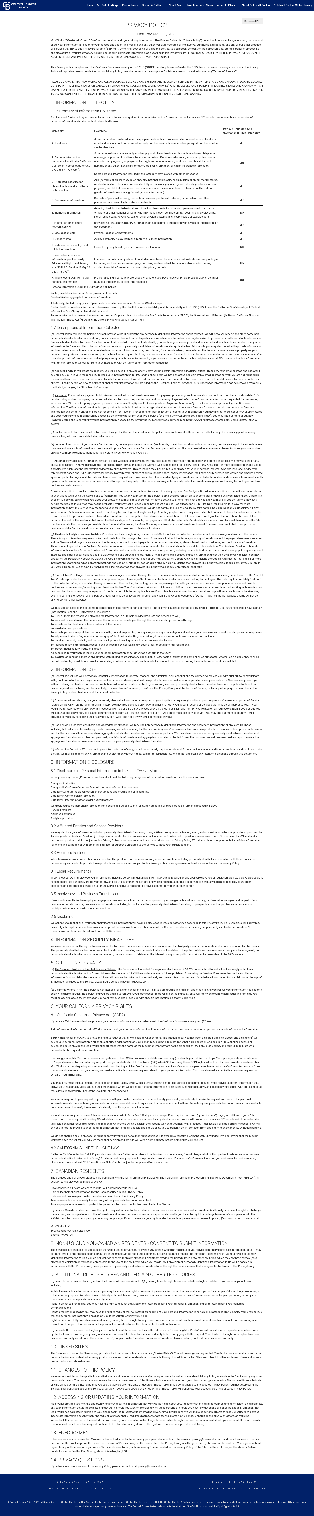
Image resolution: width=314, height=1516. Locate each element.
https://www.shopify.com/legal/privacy (187, 415)
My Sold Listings (107, 5)
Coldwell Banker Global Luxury (293, 5)
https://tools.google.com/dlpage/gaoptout (176, 567)
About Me (176, 7)
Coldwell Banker (70, 1482)
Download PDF (252, 21)
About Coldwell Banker (255, 5)
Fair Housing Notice (254, 1489)
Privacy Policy (245, 1482)
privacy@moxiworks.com (133, 981)
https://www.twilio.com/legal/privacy (149, 716)
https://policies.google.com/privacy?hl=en (232, 563)
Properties (130, 7)
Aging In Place (228, 7)
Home (89, 5)
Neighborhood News (200, 5)
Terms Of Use (221, 1482)
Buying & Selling (154, 7)
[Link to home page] (21, 5)
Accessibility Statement (216, 1489)
